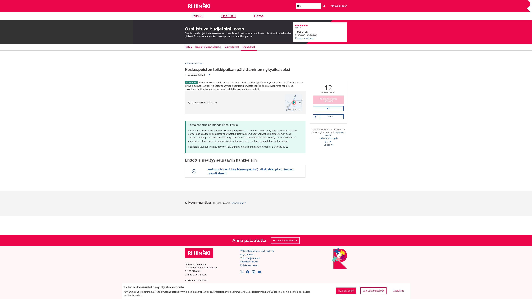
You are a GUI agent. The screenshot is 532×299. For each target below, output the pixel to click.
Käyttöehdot (247, 254)
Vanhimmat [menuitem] (238, 203)
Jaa (327, 141)
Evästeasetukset (249, 265)
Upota (327, 145)
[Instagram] (253, 272)
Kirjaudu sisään (339, 5)
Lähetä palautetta (287, 241)
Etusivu (198, 16)
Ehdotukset (249, 46)
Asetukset (398, 290)
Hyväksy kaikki (346, 290)
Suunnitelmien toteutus (208, 46)
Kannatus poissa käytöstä (328, 99)
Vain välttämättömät (373, 290)
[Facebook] (247, 272)
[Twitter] (241, 272)
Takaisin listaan (194, 63)
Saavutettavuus (249, 261)
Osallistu (228, 16)
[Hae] (323, 6)
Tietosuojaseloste (250, 258)
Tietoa (258, 16)
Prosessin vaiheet (304, 38)
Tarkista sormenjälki (328, 138)
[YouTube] (259, 272)
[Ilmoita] (209, 75)
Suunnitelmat (232, 46)
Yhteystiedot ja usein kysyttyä (257, 250)
